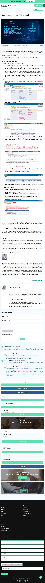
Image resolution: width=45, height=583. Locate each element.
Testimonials (3, 513)
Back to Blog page (38, 9)
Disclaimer (3, 526)
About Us (2, 507)
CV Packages (26, 505)
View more (21, 441)
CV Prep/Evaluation (21, 384)
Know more (22, 425)
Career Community (5, 528)
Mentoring (3, 511)
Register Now (30, 1)
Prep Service (24, 388)
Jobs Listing (25, 509)
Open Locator (22, 407)
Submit (3, 574)
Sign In (2, 520)
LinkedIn (24, 515)
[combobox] (2, 554)
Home (2, 505)
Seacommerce (4, 517)
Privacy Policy (3, 524)
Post (22, 339)
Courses (25, 507)
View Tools (22, 414)
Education (3, 509)
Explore (21, 399)
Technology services (27, 513)
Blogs (2, 515)
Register (38, 5)
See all (21, 466)
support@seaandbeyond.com (16, 537)
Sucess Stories (4, 530)
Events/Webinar (26, 511)
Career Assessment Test (22, 392)
